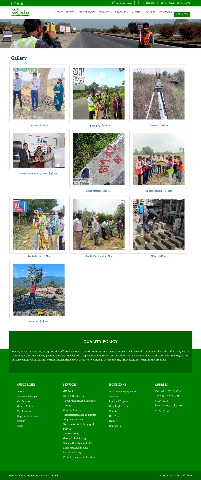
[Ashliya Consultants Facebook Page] (13, 3)
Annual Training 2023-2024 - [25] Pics (39, 173)
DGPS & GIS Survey (73, 396)
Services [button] (104, 12)
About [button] (70, 12)
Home (58, 12)
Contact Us (115, 426)
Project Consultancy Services (79, 457)
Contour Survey (72, 410)
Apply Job (182, 14)
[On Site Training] (158, 158)
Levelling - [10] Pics (38, 321)
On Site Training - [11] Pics (158, 190)
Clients (137, 12)
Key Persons (87, 12)
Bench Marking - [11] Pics (98, 190)
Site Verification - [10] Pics (99, 256)
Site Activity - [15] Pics (38, 256)
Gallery (150, 12)
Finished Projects (118, 401)
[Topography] (98, 93)
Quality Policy (25, 406)
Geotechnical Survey (74, 438)
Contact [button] (165, 12)
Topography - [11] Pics (98, 125)
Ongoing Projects (118, 406)
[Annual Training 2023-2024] (38, 150)
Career (113, 421)
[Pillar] (158, 224)
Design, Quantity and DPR (77, 443)
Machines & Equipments (122, 391)
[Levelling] (38, 289)
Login (20, 426)
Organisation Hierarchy (30, 416)
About (20, 391)
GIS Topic (68, 391)
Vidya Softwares (183, 475)
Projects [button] (121, 12)
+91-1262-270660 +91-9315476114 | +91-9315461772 (168, 396)
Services (113, 396)
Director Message (27, 396)
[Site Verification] (98, 224)
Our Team (114, 416)
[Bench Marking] (98, 158)
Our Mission (24, 401)
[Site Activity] (38, 224)
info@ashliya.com (173, 405)
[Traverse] (158, 93)
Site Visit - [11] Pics (38, 125)
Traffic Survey (71, 433)
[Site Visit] (38, 93)
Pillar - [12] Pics (158, 256)
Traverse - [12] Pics (158, 125)
